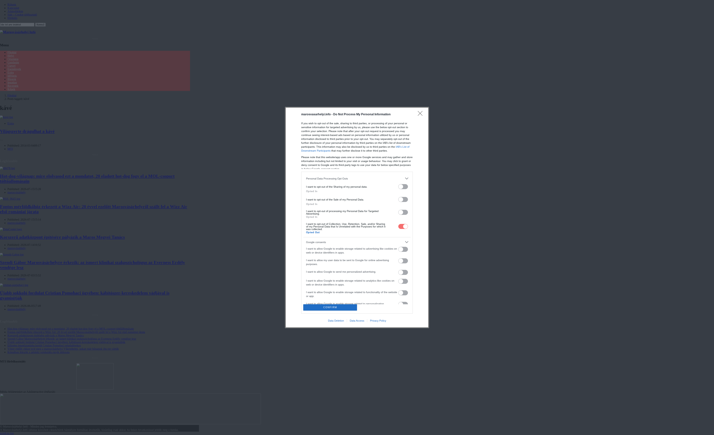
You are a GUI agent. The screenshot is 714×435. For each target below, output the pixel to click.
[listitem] (357, 178)
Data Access (357, 320)
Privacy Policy (378, 320)
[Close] (421, 114)
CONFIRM (330, 307)
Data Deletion (336, 320)
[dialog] (357, 217)
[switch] (403, 186)
